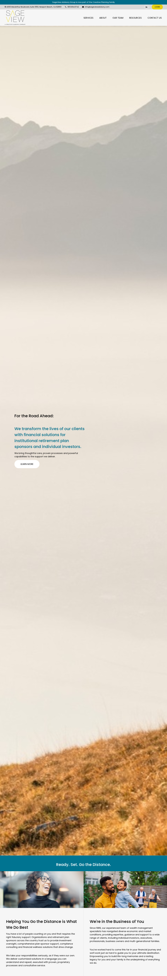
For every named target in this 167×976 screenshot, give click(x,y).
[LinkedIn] (146, 7)
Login (157, 7)
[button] (88, 18)
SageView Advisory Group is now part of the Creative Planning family (83, 2)
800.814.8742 (73, 7)
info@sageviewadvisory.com (97, 7)
